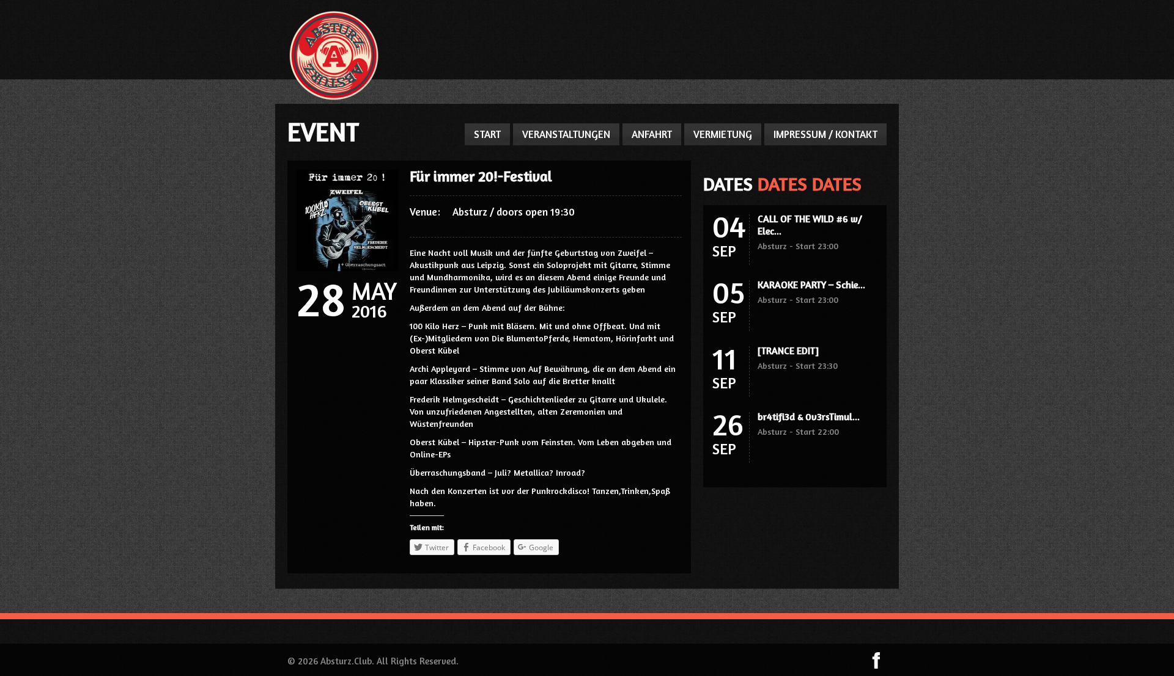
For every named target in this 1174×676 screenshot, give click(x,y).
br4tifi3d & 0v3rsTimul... (809, 416)
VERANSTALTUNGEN (566, 134)
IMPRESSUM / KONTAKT (825, 134)
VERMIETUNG (722, 134)
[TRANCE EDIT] (788, 350)
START (487, 134)
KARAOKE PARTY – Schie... (811, 284)
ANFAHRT (652, 134)
